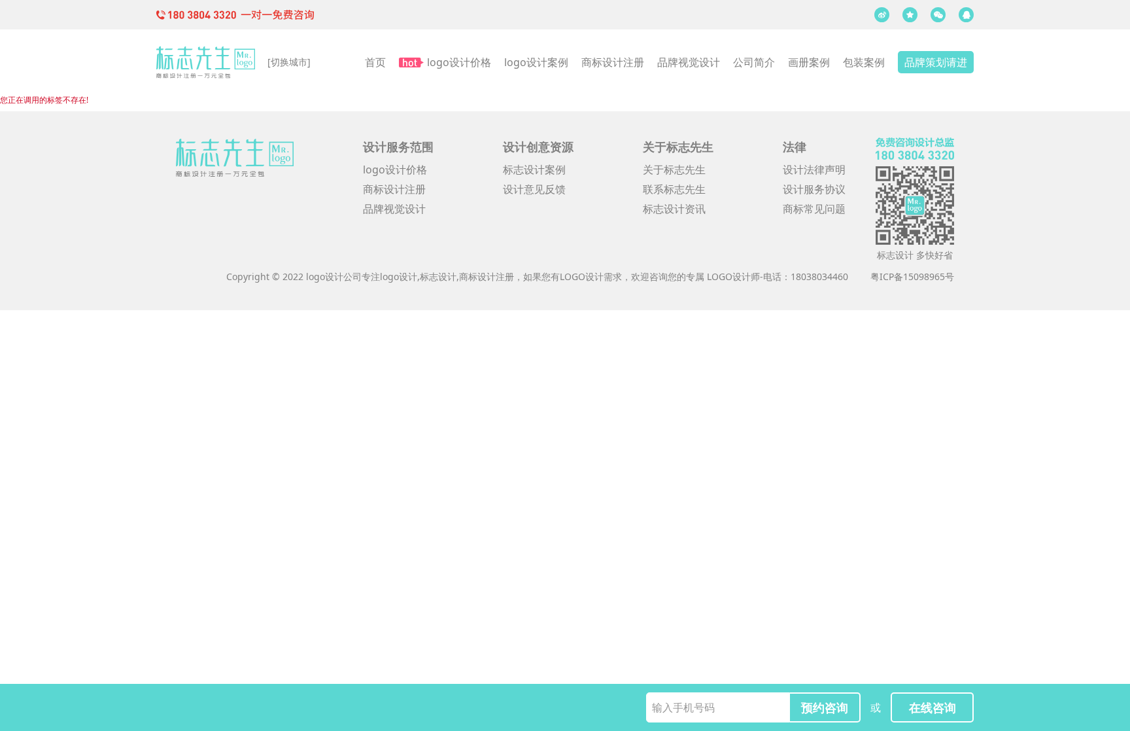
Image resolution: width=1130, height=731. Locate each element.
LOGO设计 (582, 276)
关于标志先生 (674, 169)
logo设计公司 (334, 276)
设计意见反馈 (534, 189)
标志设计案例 (534, 169)
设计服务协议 (814, 189)
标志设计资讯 (674, 209)
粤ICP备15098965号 (912, 276)
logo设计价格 (459, 62)
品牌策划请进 (935, 62)
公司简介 (754, 62)
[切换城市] (289, 62)
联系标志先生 (674, 189)
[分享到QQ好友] (966, 14)
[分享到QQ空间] (909, 14)
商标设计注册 (612, 62)
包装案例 (864, 62)
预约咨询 (824, 707)
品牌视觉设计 (688, 62)
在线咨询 (932, 707)
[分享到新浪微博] (881, 14)
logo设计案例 (536, 62)
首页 (375, 62)
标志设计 (438, 276)
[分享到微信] (938, 14)
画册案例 (809, 62)
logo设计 (398, 276)
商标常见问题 (814, 209)
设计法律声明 (814, 169)
